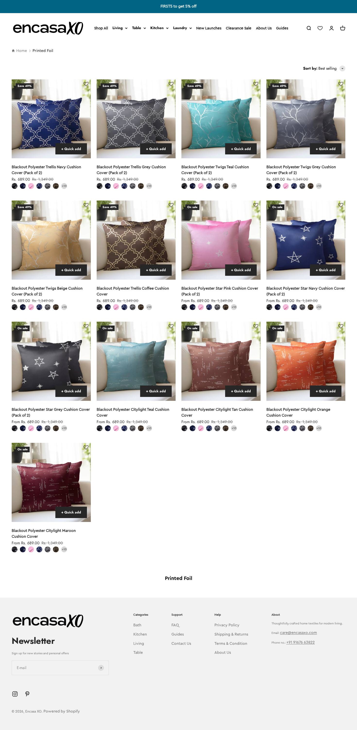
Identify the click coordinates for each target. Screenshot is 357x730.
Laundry (180, 28)
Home (21, 51)
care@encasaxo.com (298, 633)
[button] (86, 84)
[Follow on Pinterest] (27, 694)
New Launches (208, 28)
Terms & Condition (230, 644)
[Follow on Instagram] (15, 694)
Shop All (101, 28)
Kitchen (157, 28)
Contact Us (181, 644)
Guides (282, 28)
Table (136, 28)
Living (117, 28)
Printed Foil (43, 51)
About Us (264, 28)
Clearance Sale (238, 28)
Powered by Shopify (61, 711)
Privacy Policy (226, 625)
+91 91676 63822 (300, 642)
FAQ (175, 625)
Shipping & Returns (231, 634)
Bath (137, 625)
